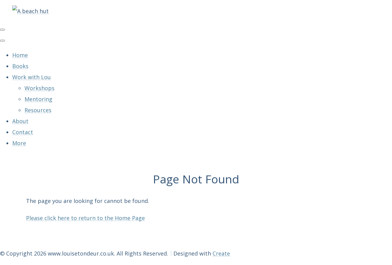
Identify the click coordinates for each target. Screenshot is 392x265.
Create (221, 253)
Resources (37, 110)
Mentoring (38, 99)
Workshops (39, 88)
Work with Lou (31, 77)
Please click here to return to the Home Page (85, 218)
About (20, 121)
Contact (22, 132)
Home (20, 55)
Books (20, 66)
